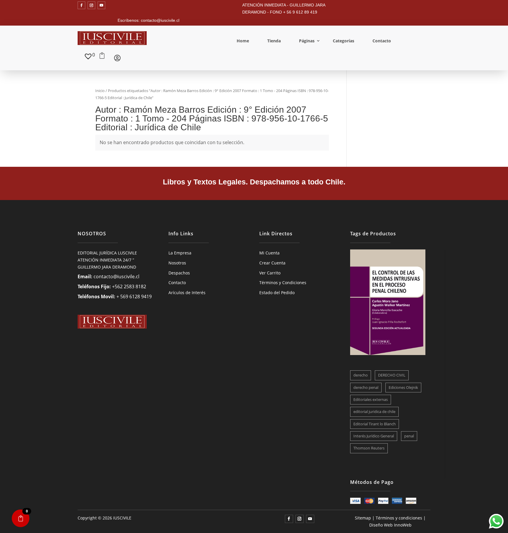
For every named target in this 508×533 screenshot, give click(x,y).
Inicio (100, 90)
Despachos (179, 273)
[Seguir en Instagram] (91, 5)
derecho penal (365, 387)
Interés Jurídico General (373, 436)
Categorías (343, 41)
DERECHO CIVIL (391, 375)
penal (409, 436)
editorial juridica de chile (374, 411)
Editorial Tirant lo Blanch (374, 424)
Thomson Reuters (369, 448)
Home (243, 41)
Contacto (381, 41)
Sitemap (363, 518)
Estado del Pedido (277, 292)
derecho (360, 375)
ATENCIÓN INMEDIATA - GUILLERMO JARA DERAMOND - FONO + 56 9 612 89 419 (283, 8)
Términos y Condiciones (282, 282)
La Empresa (179, 253)
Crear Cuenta (272, 263)
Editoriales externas (370, 399)
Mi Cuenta (269, 253)
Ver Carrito (269, 273)
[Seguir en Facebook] (81, 5)
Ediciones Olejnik (403, 387)
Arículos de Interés (186, 292)
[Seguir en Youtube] (101, 5)
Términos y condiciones (399, 518)
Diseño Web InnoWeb (390, 525)
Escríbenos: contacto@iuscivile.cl (148, 20)
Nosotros (177, 263)
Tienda (274, 41)
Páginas (307, 41)
